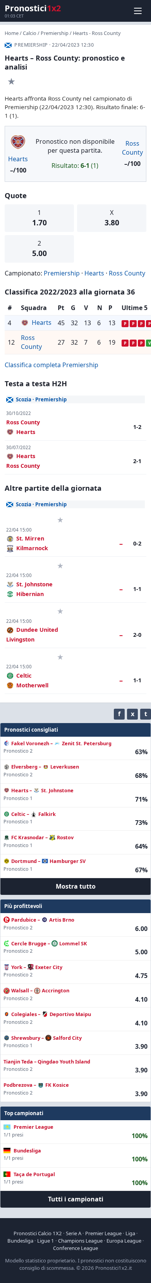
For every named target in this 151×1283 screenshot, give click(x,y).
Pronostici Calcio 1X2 (38, 1233)
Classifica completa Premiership (51, 365)
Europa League (123, 1240)
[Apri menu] (137, 10)
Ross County (132, 148)
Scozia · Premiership (41, 399)
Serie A (73, 1233)
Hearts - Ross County (97, 33)
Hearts (18, 159)
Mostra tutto (76, 886)
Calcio (29, 33)
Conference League (75, 1248)
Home (12, 33)
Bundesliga (20, 1240)
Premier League (103, 1233)
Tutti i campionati (75, 1199)
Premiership (55, 33)
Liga (130, 1233)
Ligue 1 (45, 1240)
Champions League (80, 1240)
